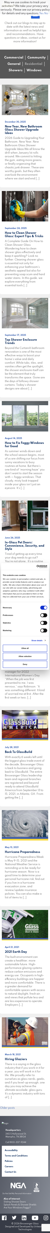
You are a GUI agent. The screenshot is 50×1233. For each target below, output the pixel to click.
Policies (9, 1161)
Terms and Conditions (16, 1156)
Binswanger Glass (29, 1224)
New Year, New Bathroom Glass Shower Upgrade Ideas (23, 130)
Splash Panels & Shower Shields (20, 1205)
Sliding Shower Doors (15, 1202)
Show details (36, 640)
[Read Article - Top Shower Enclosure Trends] (25, 313)
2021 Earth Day (16, 952)
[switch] (43, 615)
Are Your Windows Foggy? (17, 1208)
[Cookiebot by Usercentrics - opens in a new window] (36, 566)
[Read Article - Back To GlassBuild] (25, 725)
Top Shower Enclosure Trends (21, 341)
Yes (41, 13)
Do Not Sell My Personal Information (16, 1193)
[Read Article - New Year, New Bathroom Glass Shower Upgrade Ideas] (25, 100)
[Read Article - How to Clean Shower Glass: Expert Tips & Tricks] (25, 206)
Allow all (25, 648)
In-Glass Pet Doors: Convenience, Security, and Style (24, 546)
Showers (15, 70)
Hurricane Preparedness (22, 852)
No (46, 13)
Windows (34, 70)
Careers (9, 1167)
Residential (33, 64)
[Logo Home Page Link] (25, 1123)
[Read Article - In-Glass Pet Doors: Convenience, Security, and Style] (25, 516)
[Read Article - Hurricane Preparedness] (25, 825)
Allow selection (25, 656)
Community (36, 57)
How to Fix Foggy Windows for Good (24, 445)
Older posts (7, 1108)
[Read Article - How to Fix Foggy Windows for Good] (25, 416)
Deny (25, 664)
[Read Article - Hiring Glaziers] (25, 1032)
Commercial (13, 57)
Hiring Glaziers (16, 1059)
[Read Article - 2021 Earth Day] (25, 925)
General (14, 64)
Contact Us (10, 1172)
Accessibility (11, 1150)
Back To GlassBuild (18, 752)
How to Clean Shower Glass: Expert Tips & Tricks (24, 235)
